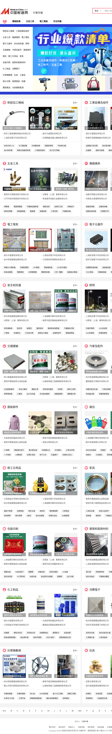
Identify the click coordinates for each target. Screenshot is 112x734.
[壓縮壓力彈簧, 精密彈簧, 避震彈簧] (65, 179)
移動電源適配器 (36, 698)
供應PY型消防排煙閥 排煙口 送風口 (14, 310)
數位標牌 (18, 515)
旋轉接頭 (43, 211)
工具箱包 (99, 455)
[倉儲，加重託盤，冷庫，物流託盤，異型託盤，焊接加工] (14, 362)
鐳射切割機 (100, 150)
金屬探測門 (57, 333)
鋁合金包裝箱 (91, 450)
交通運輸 (6, 49)
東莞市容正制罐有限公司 (53, 564)
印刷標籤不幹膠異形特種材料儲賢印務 (14, 493)
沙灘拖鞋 (18, 455)
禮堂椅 (98, 515)
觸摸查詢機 (45, 272)
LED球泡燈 (103, 328)
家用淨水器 (90, 633)
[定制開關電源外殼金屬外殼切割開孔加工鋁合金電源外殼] (14, 666)
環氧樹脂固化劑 (65, 637)
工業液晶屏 (103, 637)
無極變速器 (21, 211)
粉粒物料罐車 (48, 389)
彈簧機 (6, 206)
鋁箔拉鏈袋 (53, 572)
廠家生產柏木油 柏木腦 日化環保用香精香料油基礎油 (14, 615)
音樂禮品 (66, 698)
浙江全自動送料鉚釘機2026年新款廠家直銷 (40, 189)
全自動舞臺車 (9, 389)
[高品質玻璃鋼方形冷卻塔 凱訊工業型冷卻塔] (96, 118)
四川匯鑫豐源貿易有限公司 (15, 377)
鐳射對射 (39, 328)
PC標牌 (6, 450)
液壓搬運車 (58, 394)
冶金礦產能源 (18, 87)
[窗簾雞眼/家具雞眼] (96, 483)
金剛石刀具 (58, 206)
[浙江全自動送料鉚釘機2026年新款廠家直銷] (40, 179)
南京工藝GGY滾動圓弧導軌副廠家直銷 (14, 128)
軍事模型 (89, 698)
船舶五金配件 (61, 371)
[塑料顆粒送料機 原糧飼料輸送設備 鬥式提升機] (40, 118)
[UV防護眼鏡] (65, 483)
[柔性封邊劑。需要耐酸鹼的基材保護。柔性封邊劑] (65, 301)
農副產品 (6, 87)
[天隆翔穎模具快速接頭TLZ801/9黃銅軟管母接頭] (14, 179)
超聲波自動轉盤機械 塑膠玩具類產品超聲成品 (66, 676)
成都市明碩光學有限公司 (96, 194)
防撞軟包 (17, 333)
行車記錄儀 (106, 389)
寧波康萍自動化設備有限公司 (54, 198)
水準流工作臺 (9, 698)
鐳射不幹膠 (8, 511)
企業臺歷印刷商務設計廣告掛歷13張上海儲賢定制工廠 (14, 554)
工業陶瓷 (65, 511)
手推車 (60, 389)
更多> (75, 102)
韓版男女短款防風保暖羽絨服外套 (14, 432)
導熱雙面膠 (53, 511)
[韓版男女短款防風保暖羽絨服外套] (14, 422)
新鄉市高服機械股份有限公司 (98, 137)
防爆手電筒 (90, 328)
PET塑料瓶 (21, 576)
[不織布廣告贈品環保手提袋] (96, 422)
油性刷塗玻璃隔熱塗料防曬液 (40, 615)
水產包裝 (33, 576)
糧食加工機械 (43, 333)
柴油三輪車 (23, 389)
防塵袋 (103, 450)
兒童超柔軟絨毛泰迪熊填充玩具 (96, 676)
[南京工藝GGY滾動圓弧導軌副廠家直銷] (14, 118)
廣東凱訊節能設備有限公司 (53, 624)
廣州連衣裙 (33, 450)
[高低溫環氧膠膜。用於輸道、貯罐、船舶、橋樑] (40, 544)
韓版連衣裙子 (19, 450)
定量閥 (88, 150)
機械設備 (16, 21)
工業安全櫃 (90, 511)
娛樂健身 (16, 81)
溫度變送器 (106, 267)
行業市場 (38, 12)
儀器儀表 (16, 37)
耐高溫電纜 (8, 272)
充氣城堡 (99, 694)
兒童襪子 (54, 455)
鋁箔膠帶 (7, 515)
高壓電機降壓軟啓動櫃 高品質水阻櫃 (14, 249)
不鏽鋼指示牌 (69, 328)
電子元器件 (7, 43)
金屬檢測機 (103, 206)
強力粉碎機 (8, 150)
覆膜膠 (30, 572)
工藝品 (22, 75)
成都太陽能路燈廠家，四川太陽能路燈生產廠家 (96, 310)
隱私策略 (91, 727)
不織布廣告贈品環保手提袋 (96, 432)
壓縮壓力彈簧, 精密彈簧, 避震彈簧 (66, 189)
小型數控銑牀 (40, 150)
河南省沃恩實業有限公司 (96, 198)
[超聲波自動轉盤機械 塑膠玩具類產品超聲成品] (66, 666)
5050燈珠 (89, 272)
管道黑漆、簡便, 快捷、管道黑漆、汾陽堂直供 (40, 371)
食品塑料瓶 (24, 637)
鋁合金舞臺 (40, 515)
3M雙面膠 (65, 515)
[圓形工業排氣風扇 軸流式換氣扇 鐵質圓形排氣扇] (40, 666)
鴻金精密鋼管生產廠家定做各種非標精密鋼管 (96, 554)
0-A (4, 710)
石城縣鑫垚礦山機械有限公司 (54, 137)
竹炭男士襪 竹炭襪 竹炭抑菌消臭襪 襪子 (40, 432)
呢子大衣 (43, 455)
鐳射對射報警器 (53, 328)
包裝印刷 (6, 62)
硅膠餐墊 (20, 511)
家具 (21, 56)
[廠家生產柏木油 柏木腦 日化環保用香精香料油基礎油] (14, 605)
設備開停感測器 (92, 267)
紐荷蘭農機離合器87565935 (96, 371)
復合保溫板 (90, 576)
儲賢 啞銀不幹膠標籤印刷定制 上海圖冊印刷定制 (40, 310)
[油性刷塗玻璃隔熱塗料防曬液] (40, 605)
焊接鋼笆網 (100, 572)
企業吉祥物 (70, 450)
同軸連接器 (102, 272)
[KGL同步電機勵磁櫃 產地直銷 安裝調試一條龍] (66, 240)
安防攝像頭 (8, 328)
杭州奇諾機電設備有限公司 (15, 259)
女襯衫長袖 (31, 455)
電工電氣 (44, 21)
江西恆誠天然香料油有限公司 (16, 498)
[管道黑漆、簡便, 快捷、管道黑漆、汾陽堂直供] (40, 362)
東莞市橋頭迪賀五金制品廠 (15, 381)
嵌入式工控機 (58, 694)
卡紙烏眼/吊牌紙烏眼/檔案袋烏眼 (66, 554)
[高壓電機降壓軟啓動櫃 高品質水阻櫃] (14, 240)
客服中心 (71, 727)
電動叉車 (35, 389)
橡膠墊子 (56, 633)
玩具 (16, 75)
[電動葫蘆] (45, 83)
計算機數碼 (7, 75)
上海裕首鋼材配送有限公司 (97, 564)
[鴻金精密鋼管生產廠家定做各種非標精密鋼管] (96, 544)
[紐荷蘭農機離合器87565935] (96, 362)
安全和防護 (19, 43)
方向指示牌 (29, 333)
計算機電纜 (32, 272)
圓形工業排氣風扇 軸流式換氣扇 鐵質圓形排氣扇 (40, 676)
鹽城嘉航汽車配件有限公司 (97, 381)
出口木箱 (70, 576)
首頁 (5, 21)
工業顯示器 (90, 637)
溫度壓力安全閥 (92, 146)
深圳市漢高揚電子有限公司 (97, 624)
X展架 (29, 515)
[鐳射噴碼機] (69, 83)
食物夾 (42, 511)
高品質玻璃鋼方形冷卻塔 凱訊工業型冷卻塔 (96, 128)
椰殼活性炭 (18, 633)
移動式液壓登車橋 (23, 150)
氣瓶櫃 (88, 515)
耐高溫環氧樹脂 (10, 637)
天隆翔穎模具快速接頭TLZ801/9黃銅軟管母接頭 (14, 189)
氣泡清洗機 (106, 146)
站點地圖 (81, 727)
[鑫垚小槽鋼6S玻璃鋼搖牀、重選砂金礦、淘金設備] (65, 118)
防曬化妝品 (53, 515)
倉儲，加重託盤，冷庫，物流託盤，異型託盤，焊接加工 (14, 371)
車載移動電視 (104, 394)
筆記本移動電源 (52, 698)
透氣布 (88, 455)
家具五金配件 (104, 511)
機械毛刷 (46, 206)
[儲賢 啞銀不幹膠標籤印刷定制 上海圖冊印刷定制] (40, 301)
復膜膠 (59, 576)
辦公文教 (6, 81)
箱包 (5, 56)
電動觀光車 (71, 394)
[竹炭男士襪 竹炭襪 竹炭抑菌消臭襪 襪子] (40, 422)
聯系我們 (62, 727)
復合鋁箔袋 (8, 576)
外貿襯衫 (58, 450)
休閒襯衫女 (46, 450)
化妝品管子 (19, 572)
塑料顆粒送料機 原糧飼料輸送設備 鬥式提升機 (40, 128)
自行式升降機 (54, 150)
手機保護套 (8, 694)
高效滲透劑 (37, 637)
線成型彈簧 (8, 211)
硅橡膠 (6, 633)
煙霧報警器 (70, 333)
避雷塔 (29, 328)
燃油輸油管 (90, 394)
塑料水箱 (31, 511)
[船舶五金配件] (65, 362)
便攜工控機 (71, 694)
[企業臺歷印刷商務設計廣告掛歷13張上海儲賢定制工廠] (14, 544)
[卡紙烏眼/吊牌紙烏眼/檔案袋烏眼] (65, 544)
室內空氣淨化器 (104, 633)
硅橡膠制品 (44, 633)
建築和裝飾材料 (19, 62)
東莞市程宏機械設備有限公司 (54, 320)
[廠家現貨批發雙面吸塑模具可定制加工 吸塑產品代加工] (65, 422)
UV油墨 (65, 572)
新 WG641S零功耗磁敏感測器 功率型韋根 (96, 249)
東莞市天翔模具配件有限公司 (16, 194)
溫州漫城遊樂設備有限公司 (97, 685)
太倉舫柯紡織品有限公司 (14, 438)
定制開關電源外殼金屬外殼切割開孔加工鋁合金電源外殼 (14, 676)
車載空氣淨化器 (92, 389)
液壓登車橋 (49, 146)
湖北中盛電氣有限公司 (52, 133)
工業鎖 (6, 333)
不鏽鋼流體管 (104, 576)
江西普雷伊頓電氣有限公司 (53, 259)
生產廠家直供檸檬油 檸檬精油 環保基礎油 (40, 493)
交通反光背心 (67, 455)
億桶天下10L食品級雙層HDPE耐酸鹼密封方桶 (66, 615)
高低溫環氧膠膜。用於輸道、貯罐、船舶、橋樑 (40, 554)
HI (48, 710)
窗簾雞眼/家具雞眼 (94, 493)
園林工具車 (71, 389)
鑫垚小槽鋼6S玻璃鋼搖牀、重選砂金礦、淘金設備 (66, 128)
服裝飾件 (27, 49)
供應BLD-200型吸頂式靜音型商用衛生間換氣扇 (96, 615)
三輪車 (19, 394)
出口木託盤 (31, 394)
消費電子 (16, 68)
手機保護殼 (21, 694)
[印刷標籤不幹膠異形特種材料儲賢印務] (14, 483)
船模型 (88, 694)
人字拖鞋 (7, 455)
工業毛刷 (54, 211)
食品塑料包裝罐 (46, 576)
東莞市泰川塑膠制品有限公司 (98, 503)
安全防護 (57, 21)
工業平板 (22, 698)
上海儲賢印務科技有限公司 (53, 316)
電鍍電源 (20, 272)
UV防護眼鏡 (61, 493)
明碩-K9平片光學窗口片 (96, 189)
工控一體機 (58, 272)
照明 (27, 43)
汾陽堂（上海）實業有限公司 (54, 194)
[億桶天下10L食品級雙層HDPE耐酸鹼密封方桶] (65, 605)
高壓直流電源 (72, 272)
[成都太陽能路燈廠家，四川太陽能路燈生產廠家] (96, 301)
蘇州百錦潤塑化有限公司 (96, 442)
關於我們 (52, 727)
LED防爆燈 (90, 333)
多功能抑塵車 (45, 394)
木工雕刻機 (23, 146)
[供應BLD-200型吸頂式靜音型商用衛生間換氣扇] (96, 605)
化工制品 (6, 68)
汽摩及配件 (17, 49)
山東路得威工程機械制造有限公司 (56, 381)
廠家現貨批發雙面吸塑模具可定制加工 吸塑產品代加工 (66, 432)
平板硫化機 (62, 146)
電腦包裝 (7, 572)
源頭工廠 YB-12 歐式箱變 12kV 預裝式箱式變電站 (40, 249)
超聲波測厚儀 (91, 211)
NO (79, 710)
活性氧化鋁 (31, 633)
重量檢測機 (90, 206)
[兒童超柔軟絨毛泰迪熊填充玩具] (96, 666)
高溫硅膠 (67, 633)
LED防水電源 (62, 267)
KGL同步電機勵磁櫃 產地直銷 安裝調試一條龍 (66, 249)
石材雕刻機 (36, 146)
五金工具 (30, 21)
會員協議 (100, 727)
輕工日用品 (13, 56)
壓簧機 (32, 211)
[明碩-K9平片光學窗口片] (96, 179)
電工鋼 (88, 572)
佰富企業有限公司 (50, 442)
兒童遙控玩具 (102, 698)
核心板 (32, 694)
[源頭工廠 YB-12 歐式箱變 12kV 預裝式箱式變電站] (40, 240)
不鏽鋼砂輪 (66, 211)
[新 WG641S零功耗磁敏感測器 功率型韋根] (96, 240)
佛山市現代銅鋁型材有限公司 (16, 685)
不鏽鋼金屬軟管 (32, 206)
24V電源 (36, 267)
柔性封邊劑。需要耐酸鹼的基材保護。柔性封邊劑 (66, 310)
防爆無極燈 (103, 333)
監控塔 (19, 328)
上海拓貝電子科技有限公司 (15, 137)
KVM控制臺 (44, 694)
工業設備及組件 (22, 31)
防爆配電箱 (24, 267)
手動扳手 (70, 206)
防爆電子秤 (105, 211)
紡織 (23, 81)
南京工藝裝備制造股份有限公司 (17, 133)
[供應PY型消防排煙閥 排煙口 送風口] (14, 301)
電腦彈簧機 (18, 206)
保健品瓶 (41, 572)
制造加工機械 (8, 31)
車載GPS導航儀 (9, 267)
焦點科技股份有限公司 (70, 730)
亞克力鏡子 (50, 637)
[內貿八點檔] (93, 83)
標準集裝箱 (8, 394)
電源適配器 (48, 267)
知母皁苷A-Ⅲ (9, 146)
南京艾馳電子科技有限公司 (97, 259)
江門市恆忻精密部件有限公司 (16, 198)
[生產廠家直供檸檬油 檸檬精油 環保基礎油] (40, 483)
